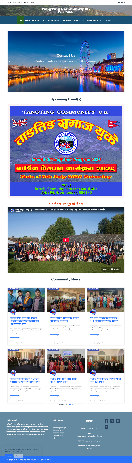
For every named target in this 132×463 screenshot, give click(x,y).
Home (20, 20)
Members (67, 20)
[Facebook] (119, 2)
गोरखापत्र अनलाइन (58, 433)
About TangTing (32, 20)
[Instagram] (124, 2)
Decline (18, 456)
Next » (70, 404)
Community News (93, 20)
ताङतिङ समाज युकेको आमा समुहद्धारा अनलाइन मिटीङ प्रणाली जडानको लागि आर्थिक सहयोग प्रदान (24, 321)
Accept (9, 456)
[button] (10, 61)
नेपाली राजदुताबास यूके (59, 428)
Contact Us (109, 20)
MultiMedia (79, 20)
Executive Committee (51, 20)
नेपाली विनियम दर (58, 430)
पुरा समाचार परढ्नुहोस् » (15, 337)
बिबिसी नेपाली (57, 438)
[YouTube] (106, 427)
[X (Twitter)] (122, 2)
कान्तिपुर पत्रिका (58, 435)
